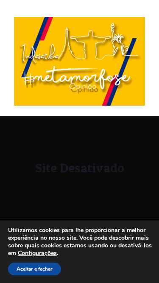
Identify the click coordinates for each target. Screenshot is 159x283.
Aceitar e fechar (35, 269)
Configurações (37, 253)
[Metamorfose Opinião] (79, 104)
